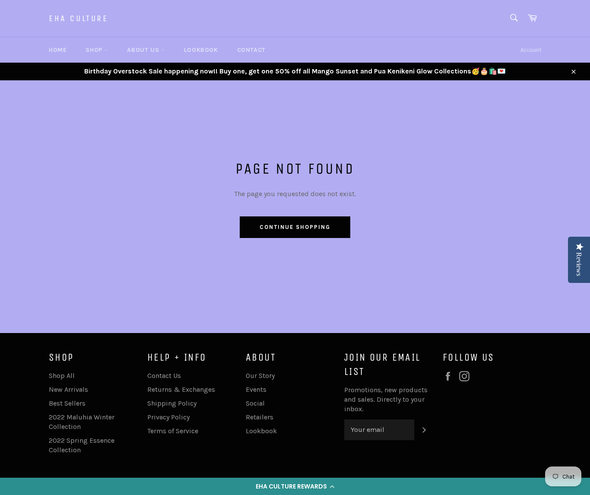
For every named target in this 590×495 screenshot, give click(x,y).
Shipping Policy (172, 403)
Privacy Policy (168, 417)
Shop (95, 50)
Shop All (62, 375)
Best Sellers (67, 403)
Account (530, 50)
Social (255, 403)
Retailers (259, 417)
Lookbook (201, 50)
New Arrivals (68, 389)
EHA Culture (78, 18)
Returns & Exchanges (181, 389)
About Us (144, 50)
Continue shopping (295, 227)
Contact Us (164, 375)
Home (58, 50)
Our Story (260, 375)
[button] (295, 486)
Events (256, 389)
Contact (251, 50)
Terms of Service (172, 431)
